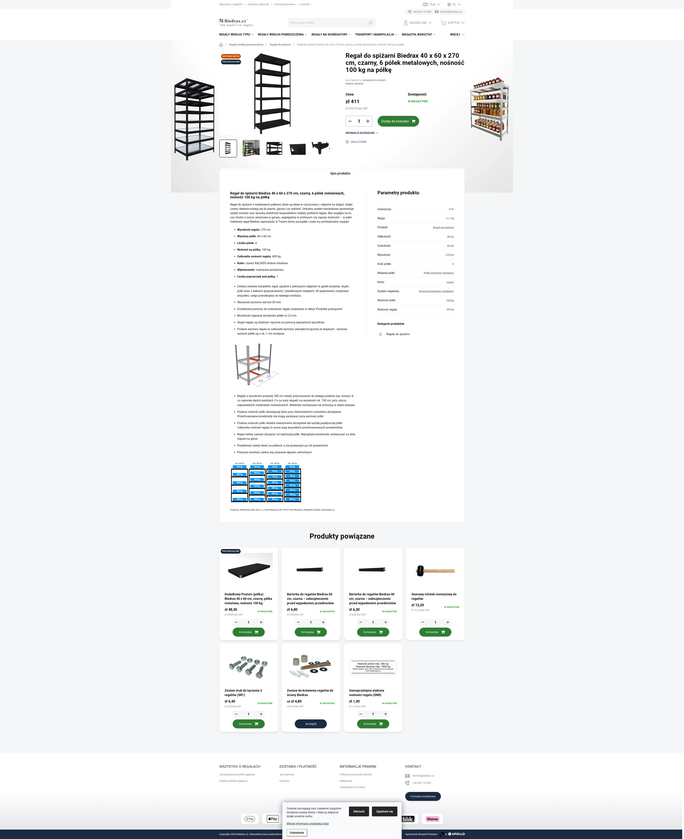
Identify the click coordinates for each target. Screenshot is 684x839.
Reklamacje (346, 780)
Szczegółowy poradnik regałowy (237, 774)
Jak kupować (286, 774)
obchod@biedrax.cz (423, 775)
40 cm (450, 236)
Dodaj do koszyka (395, 121)
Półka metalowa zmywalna (439, 272)
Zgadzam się (384, 811)
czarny (450, 282)
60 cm (450, 245)
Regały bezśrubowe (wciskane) (436, 291)
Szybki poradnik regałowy (233, 780)
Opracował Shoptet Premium (421, 834)
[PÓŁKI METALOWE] (249, 571)
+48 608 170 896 (421, 782)
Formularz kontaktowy (423, 796)
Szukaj (370, 22)
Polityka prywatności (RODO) (356, 774)
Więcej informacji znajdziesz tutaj (308, 823)
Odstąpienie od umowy (352, 787)
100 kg (450, 300)
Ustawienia (297, 832)
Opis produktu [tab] (340, 173)
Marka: (354, 84)
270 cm (450, 254)
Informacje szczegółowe (360, 133)
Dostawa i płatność (258, 4)
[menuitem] (236, 34)
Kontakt (304, 4)
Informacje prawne (284, 4)
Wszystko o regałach (230, 4)
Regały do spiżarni (443, 227)
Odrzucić (359, 811)
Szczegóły (311, 723)
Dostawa (284, 780)
